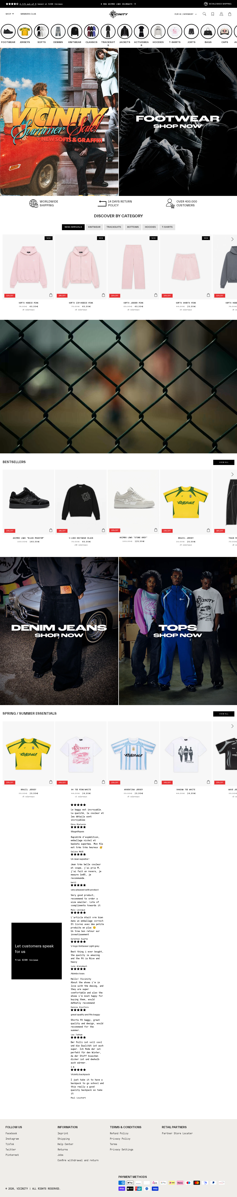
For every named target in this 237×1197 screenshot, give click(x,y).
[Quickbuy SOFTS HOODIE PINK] (50, 295)
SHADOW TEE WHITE (185, 789)
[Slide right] (232, 239)
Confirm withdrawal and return (78, 1160)
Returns (63, 1149)
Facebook (11, 1133)
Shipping (64, 1138)
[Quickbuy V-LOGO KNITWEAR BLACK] (103, 530)
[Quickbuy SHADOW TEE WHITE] (208, 782)
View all (223, 462)
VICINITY (22, 1188)
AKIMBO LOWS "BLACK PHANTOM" (28, 537)
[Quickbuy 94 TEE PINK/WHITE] (103, 782)
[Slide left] (5, 239)
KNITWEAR (94, 227)
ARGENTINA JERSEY (133, 789)
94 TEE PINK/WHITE (81, 789)
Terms (113, 1144)
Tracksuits (114, 227)
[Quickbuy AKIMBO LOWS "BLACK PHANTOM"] (50, 530)
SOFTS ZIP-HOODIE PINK (81, 302)
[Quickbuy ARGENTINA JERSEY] (155, 782)
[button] (9, 14)
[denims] (59, 631)
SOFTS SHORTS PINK (186, 302)
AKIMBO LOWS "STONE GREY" (133, 537)
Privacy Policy (120, 1138)
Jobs (60, 1154)
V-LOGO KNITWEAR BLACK (81, 537)
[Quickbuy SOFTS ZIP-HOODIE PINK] (103, 295)
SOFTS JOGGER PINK (133, 302)
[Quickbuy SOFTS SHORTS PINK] (208, 295)
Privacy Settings (121, 1149)
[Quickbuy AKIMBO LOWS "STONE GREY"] (155, 529)
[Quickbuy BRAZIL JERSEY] (208, 530)
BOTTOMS (133, 227)
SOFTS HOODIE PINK (28, 302)
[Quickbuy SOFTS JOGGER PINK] (155, 295)
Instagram (12, 1138)
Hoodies (150, 227)
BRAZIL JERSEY (186, 537)
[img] (87, 805)
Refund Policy (119, 1133)
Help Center (65, 1144)
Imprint (63, 1133)
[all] (59, 122)
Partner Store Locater (177, 1133)
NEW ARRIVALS (73, 227)
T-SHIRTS (167, 227)
